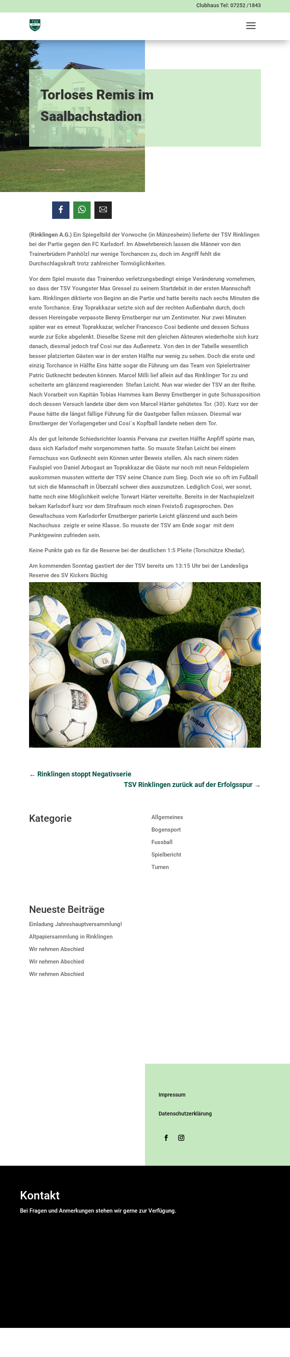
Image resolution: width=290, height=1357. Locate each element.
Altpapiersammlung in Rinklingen (71, 936)
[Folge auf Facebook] (166, 1138)
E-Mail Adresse (41, 1249)
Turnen (160, 867)
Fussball (162, 842)
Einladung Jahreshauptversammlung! (75, 924)
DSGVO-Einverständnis (50, 1277)
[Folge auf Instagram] (181, 1138)
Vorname (101, 1230)
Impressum (172, 1095)
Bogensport (166, 829)
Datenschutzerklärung (185, 1114)
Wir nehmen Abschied (56, 949)
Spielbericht (166, 854)
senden (31, 1315)
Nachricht (34, 1267)
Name (29, 1220)
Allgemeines (167, 817)
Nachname (103, 1239)
